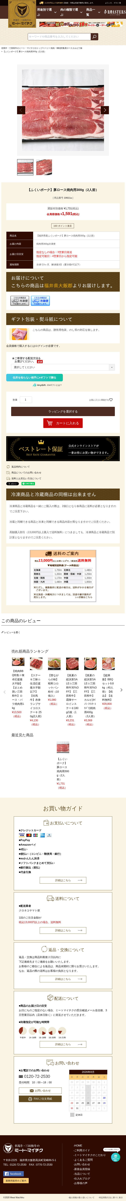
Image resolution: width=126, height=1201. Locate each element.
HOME (78, 1145)
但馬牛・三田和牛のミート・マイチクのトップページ (25, 48)
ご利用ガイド (82, 1150)
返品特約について (20, 466)
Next (105, 110)
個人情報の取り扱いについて (81, 1197)
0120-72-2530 (37, 1076)
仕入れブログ (82, 1178)
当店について (82, 1173)
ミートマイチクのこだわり (90, 1155)
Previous (21, 110)
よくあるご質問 (83, 1159)
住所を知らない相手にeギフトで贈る (34, 377)
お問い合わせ (43, 1090)
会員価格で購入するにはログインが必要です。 (33, 345)
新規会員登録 (82, 1169)
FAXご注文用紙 (43, 1098)
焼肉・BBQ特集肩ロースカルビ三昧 (66, 48)
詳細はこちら (63, 880)
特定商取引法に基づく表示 (111, 1197)
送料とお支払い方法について (26, 478)
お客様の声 (80, 1183)
